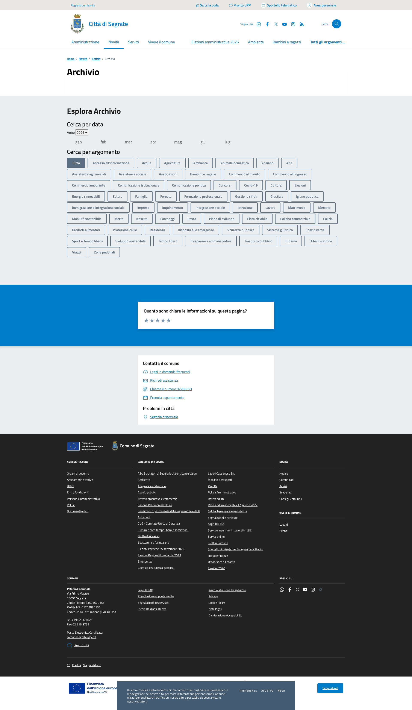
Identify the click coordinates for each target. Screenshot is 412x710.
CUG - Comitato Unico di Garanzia (159, 523)
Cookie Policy (217, 602)
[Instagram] (291, 24)
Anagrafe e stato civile (152, 486)
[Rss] (320, 590)
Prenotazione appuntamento (156, 596)
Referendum (216, 498)
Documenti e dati (77, 511)
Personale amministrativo (83, 498)
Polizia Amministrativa (222, 492)
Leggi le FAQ (145, 590)
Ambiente (256, 42)
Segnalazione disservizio (153, 602)
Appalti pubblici (147, 492)
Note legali (215, 609)
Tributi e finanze (218, 555)
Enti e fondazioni (77, 492)
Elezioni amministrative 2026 (215, 42)
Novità (83, 59)
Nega (281, 690)
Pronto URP (81, 645)
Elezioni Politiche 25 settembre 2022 (161, 548)
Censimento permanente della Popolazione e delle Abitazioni (169, 514)
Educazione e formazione (153, 542)
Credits (76, 665)
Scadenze (285, 492)
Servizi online (216, 536)
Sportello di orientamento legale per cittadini (235, 549)
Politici (71, 505)
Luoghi (283, 524)
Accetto (267, 690)
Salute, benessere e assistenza (227, 511)
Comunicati (286, 479)
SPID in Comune (218, 543)
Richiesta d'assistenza (152, 609)
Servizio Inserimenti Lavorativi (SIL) (230, 530)
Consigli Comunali (290, 498)
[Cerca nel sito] (336, 24)
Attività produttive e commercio (157, 498)
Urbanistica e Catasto (221, 562)
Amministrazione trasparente (227, 590)
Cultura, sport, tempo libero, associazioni (163, 530)
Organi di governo (78, 473)
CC (68, 665)
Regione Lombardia (83, 5)
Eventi (283, 530)
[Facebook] (289, 590)
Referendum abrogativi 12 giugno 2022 (233, 505)
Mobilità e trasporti (220, 479)
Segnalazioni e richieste (223, 517)
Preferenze (248, 690)
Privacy (213, 596)
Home (70, 59)
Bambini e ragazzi (287, 42)
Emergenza (145, 561)
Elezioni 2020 (216, 568)
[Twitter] (297, 590)
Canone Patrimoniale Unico (155, 505)
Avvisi (283, 486)
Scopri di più (330, 688)
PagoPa (212, 486)
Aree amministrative (80, 479)
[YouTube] (305, 590)
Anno (71, 132)
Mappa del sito (92, 665)
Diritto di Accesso (148, 536)
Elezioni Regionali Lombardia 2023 (159, 555)
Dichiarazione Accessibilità (225, 615)
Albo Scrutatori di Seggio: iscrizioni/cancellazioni (167, 473)
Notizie (95, 59)
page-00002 (216, 524)
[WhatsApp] (282, 590)
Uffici (70, 486)
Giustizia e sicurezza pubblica (156, 567)
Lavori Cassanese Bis (221, 473)
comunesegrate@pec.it (81, 637)
